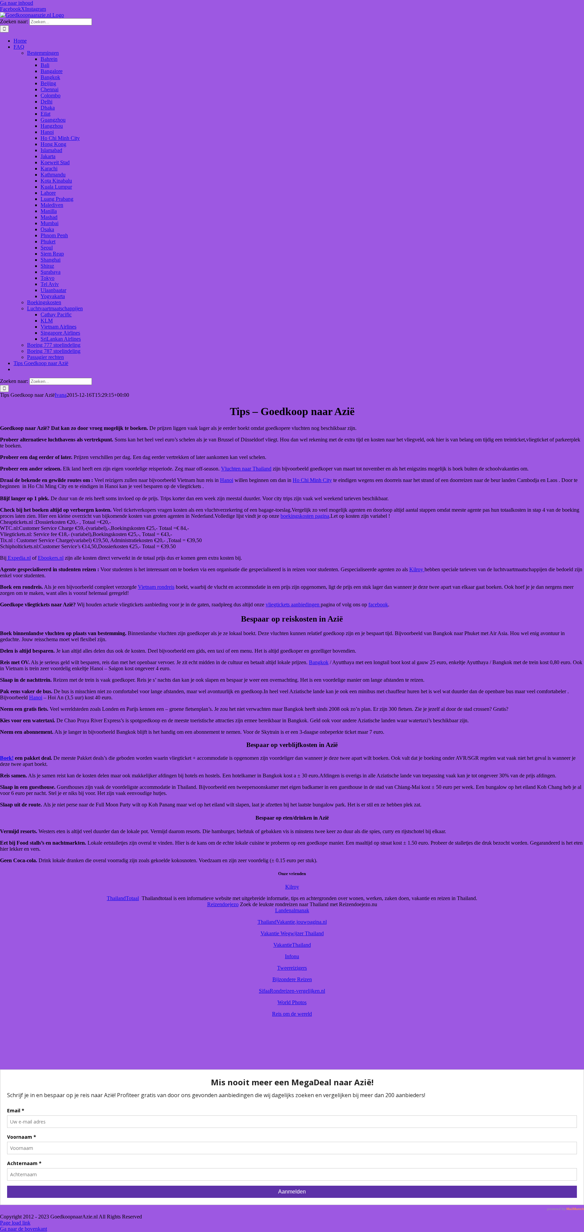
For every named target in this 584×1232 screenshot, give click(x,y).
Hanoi (226, 480)
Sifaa (264, 991)
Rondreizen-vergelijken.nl (297, 991)
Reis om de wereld (292, 1014)
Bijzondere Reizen (292, 979)
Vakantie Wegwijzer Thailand (292, 933)
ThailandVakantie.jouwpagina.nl (292, 922)
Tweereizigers (292, 968)
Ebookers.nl (51, 558)
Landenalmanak (292, 910)
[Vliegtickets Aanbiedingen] (292, 1061)
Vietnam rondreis (156, 587)
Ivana (61, 395)
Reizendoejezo (223, 904)
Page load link (15, 1223)
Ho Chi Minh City (312, 480)
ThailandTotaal (123, 898)
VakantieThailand (292, 945)
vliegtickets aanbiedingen (293, 604)
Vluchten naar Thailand (246, 469)
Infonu (292, 956)
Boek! (7, 758)
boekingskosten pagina (305, 516)
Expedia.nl (18, 558)
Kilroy (416, 569)
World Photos (292, 1002)
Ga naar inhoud (16, 3)
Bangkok (318, 662)
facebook (378, 604)
